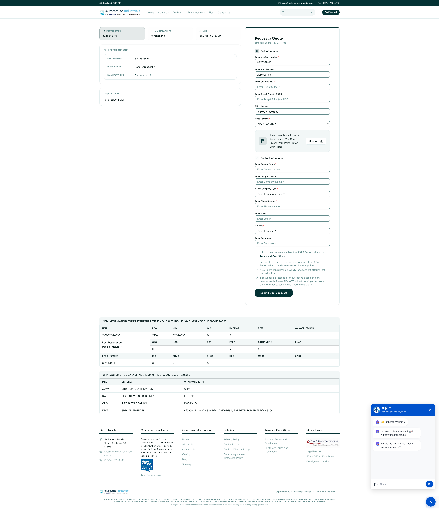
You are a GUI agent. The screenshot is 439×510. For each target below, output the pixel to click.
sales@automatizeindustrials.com (298, 3)
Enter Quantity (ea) (265, 81)
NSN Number (261, 106)
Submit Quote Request (273, 292)
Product (177, 12)
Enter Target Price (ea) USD (268, 94)
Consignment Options (318, 461)
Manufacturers (196, 12)
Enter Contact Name (265, 164)
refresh (430, 410)
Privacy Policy (231, 439)
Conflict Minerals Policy (237, 449)
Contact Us (224, 12)
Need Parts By (262, 118)
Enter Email (261, 213)
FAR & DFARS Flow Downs (321, 456)
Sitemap (187, 464)
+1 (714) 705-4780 (331, 3)
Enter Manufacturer (265, 69)
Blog (211, 12)
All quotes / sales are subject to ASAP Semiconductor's (292, 254)
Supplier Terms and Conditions (276, 441)
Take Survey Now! (151, 475)
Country (259, 225)
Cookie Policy (231, 444)
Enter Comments (263, 238)
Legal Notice (313, 451)
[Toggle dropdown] (183, 12)
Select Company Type (266, 188)
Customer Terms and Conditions (276, 449)
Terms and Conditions (272, 256)
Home (150, 12)
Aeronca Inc (141, 75)
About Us (163, 12)
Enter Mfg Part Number (267, 57)
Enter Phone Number (266, 201)
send (429, 484)
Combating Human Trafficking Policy (234, 456)
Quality (186, 454)
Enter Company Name (266, 176)
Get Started (331, 12)
